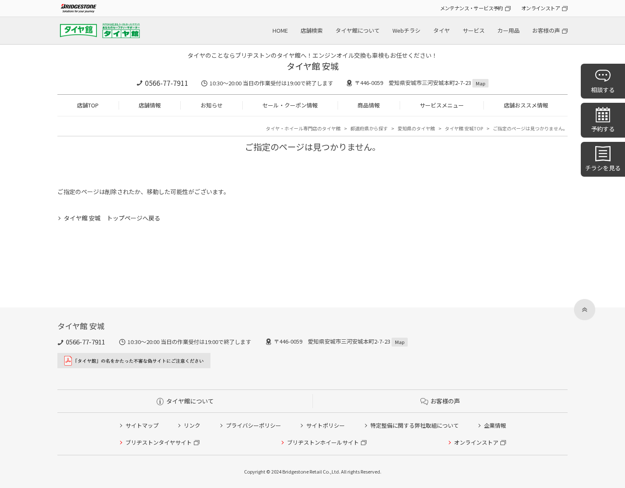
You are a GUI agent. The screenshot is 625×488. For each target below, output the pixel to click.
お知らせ (212, 105)
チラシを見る (603, 168)
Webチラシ (406, 30)
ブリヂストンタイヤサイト (158, 442)
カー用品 (508, 30)
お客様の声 (546, 30)
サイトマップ (142, 425)
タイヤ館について (357, 30)
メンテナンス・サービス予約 (471, 7)
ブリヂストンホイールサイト (323, 442)
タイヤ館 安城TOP (464, 128)
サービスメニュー (442, 105)
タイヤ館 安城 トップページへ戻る (112, 218)
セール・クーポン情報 (290, 105)
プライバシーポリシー (253, 425)
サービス (474, 30)
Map (480, 83)
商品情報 (369, 105)
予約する (603, 128)
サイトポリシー (325, 425)
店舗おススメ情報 (526, 105)
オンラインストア (540, 7)
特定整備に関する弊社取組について (414, 425)
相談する (603, 89)
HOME (280, 30)
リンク (192, 425)
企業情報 (495, 425)
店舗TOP (88, 105)
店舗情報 (150, 105)
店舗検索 (312, 30)
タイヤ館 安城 (313, 66)
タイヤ (441, 30)
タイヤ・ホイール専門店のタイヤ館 (303, 128)
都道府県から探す (369, 128)
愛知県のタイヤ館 (416, 128)
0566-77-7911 (166, 83)
